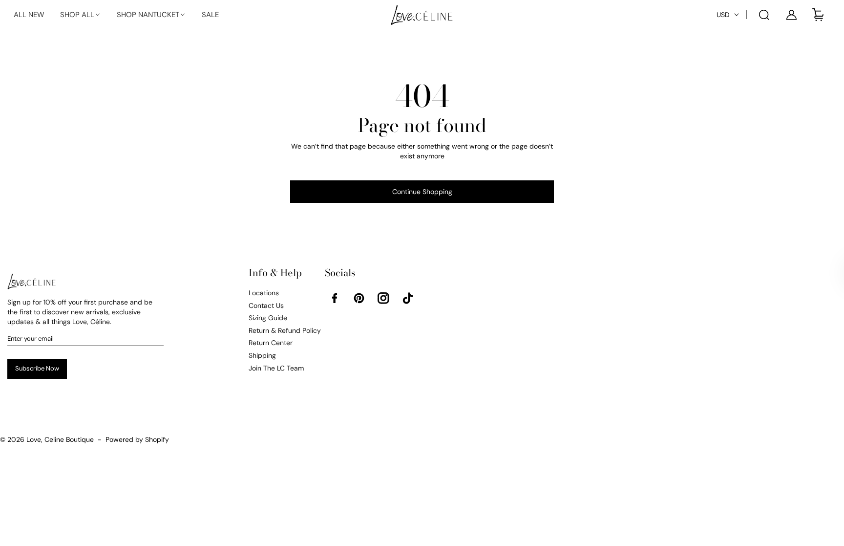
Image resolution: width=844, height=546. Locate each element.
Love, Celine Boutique (60, 439)
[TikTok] (408, 298)
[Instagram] (383, 298)
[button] (80, 14)
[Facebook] (334, 298)
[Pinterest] (359, 298)
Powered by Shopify (137, 439)
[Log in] (792, 14)
